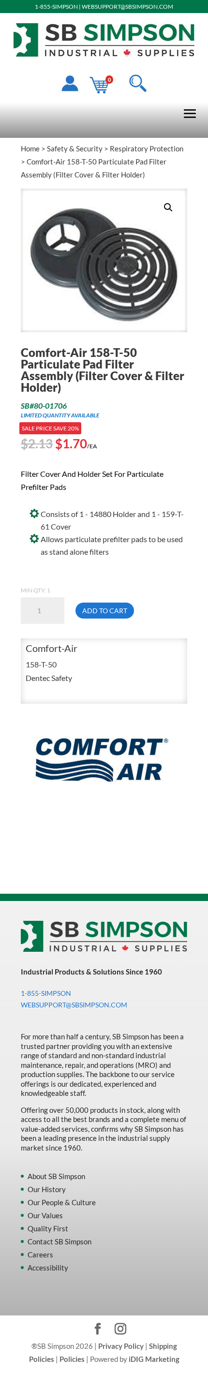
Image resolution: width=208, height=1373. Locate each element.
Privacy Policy (121, 1346)
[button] (168, 207)
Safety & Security (75, 148)
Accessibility (48, 1267)
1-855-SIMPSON (56, 6)
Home (30, 148)
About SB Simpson (56, 1176)
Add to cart (104, 610)
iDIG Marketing (154, 1359)
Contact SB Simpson (59, 1241)
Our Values (45, 1215)
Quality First (48, 1228)
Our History (47, 1189)
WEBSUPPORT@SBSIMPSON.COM (127, 6)
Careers (40, 1254)
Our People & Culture (62, 1202)
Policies (72, 1359)
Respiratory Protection (146, 148)
